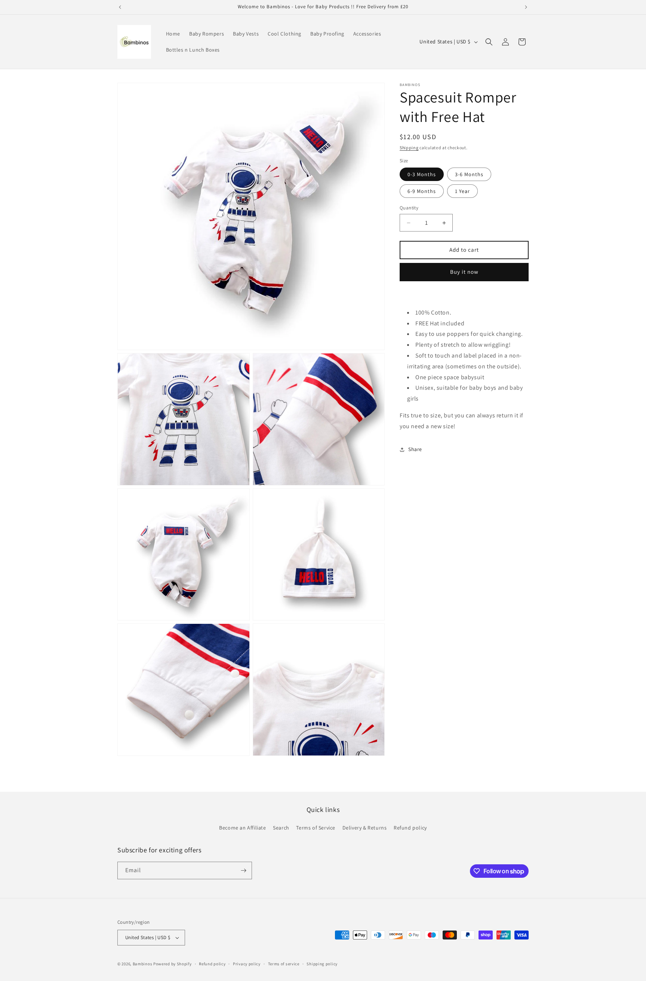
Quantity (409, 208)
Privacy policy (247, 963)
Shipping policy (322, 963)
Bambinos (143, 963)
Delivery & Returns (364, 827)
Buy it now (464, 272)
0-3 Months (421, 174)
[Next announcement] (526, 7)
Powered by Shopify (172, 963)
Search (281, 827)
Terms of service (283, 963)
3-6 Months (469, 174)
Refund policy (410, 827)
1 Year (462, 191)
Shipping (409, 147)
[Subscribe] (243, 870)
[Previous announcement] (120, 7)
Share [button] (415, 449)
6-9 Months (421, 191)
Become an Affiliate (242, 827)
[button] (489, 42)
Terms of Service (315, 827)
